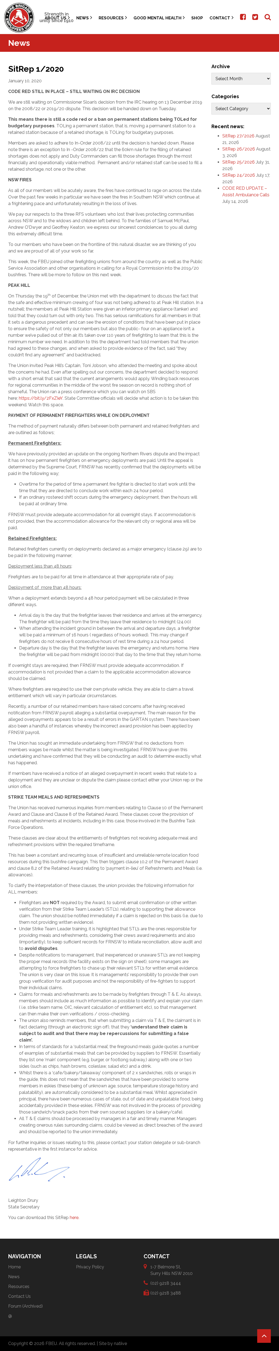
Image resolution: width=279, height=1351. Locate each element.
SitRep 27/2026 (238, 136)
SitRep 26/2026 (238, 149)
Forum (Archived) (25, 1306)
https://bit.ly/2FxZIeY (41, 398)
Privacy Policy (90, 1266)
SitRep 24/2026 (238, 175)
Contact (220, 18)
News (82, 18)
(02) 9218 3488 (165, 1293)
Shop (197, 18)
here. (74, 1217)
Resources (111, 18)
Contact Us (19, 1296)
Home (14, 1266)
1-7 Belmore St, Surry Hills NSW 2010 (171, 1270)
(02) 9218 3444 (165, 1283)
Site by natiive (113, 1343)
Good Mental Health (157, 18)
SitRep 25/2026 (238, 162)
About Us (55, 18)
